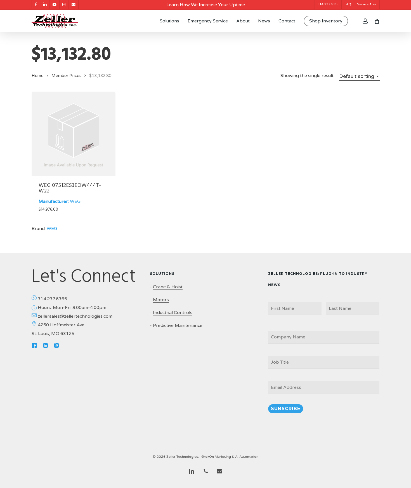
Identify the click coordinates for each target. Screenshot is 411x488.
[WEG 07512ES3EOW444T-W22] (73, 134)
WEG (75, 201)
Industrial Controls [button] (172, 312)
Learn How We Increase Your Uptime (205, 5)
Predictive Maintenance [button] (177, 325)
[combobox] (359, 76)
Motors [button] (161, 300)
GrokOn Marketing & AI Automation (229, 457)
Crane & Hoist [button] (168, 287)
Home (38, 75)
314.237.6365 (52, 299)
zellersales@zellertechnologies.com (75, 316)
